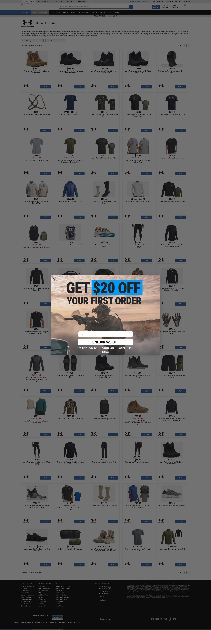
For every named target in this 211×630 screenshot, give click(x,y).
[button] (105, 344)
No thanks (106, 352)
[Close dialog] (54, 279)
